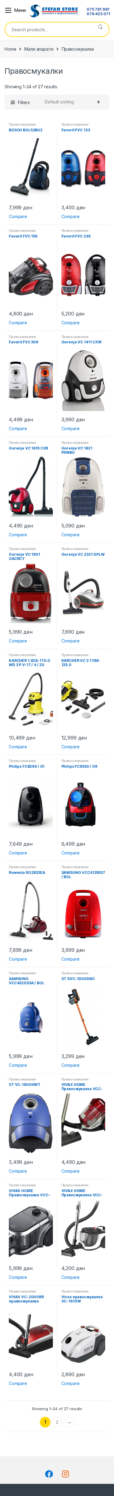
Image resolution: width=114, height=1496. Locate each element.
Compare (18, 216)
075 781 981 (98, 10)
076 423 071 (98, 14)
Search (100, 29)
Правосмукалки (22, 124)
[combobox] (48, 29)
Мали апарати (38, 49)
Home (10, 49)
